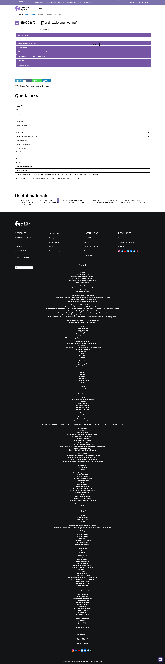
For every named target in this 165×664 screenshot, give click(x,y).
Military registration (82, 614)
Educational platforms (82, 496)
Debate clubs (82, 624)
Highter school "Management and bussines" (82, 457)
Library (18, 114)
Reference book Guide (23, 144)
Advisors (83, 571)
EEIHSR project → (127, 202)
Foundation (82, 469)
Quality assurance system (82, 349)
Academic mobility (82, 585)
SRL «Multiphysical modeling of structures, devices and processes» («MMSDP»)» (82, 315)
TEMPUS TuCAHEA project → (105, 202)
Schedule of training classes (82, 565)
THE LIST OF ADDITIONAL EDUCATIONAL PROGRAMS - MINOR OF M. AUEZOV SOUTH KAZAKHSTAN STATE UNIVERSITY (82, 425)
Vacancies (19, 158)
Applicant (41, 19)
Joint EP (82, 515)
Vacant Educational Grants (82, 421)
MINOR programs (82, 519)
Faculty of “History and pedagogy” (82, 436)
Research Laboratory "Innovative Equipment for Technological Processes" (82, 313)
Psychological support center (82, 598)
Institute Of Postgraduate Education (82, 473)
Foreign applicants (82, 409)
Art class (82, 620)
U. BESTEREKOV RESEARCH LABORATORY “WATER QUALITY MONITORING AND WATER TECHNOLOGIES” (82, 309)
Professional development (82, 540)
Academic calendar (22, 140)
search (83, 265)
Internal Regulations (82, 341)
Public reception (82, 475)
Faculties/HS (68, 2)
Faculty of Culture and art (82, 440)
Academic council (82, 390)
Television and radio (82, 380)
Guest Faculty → (71, 202)
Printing (82, 382)
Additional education (82, 476)
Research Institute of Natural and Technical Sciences (82, 307)
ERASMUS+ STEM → (29, 204)
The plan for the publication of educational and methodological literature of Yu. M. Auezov (83, 527)
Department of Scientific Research (82, 305)
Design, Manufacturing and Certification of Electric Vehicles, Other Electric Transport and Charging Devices (82, 317)
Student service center (82, 575)
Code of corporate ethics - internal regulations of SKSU (82, 343)
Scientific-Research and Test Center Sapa (82, 299)
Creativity (82, 355)
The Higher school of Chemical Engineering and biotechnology (82, 461)
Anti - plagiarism (82, 573)
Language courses (82, 583)
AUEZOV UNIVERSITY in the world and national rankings (82, 347)
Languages (89, 2)
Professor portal (21, 122)
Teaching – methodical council (82, 392)
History (82, 332)
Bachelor (83, 508)
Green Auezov (43, 13)
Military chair (82, 465)
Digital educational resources (82, 498)
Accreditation (82, 345)
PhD (82, 512)
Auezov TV (19, 106)
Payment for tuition (82, 581)
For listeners (82, 548)
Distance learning (21, 125)
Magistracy (82, 510)
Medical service (83, 610)
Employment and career (82, 593)
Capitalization (20, 152)
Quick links (42, 34)
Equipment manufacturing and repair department (82, 301)
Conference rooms (82, 367)
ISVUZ (82, 494)
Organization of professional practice (82, 490)
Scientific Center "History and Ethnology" (82, 322)
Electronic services (21, 170)
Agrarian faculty (82, 432)
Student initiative (82, 423)
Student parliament (82, 602)
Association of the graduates (126, 242)
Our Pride (82, 351)
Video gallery (82, 365)
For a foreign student (82, 600)
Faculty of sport (82, 442)
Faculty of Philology (82, 438)
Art (83, 370)
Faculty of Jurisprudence (82, 448)
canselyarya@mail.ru (22, 257)
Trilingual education (22, 148)
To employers (88, 255)
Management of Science (82, 274)
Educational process (22, 110)
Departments (82, 394)
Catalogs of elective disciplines (82, 567)
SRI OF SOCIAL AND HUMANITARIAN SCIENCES (82, 320)
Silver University (82, 542)
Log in (82, 415)
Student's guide (82, 563)
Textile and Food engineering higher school (82, 459)
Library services (82, 597)
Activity (82, 531)
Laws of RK (87, 238)
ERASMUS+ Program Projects (82, 478)
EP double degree (82, 517)
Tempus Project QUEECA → (51, 202)
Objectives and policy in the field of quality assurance (82, 338)
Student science (82, 604)
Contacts (41, 40)
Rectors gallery (82, 336)
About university (39, 2)
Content (82, 529)
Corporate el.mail (89, 242)
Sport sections (82, 622)
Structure (82, 386)
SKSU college (82, 467)
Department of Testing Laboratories (82, 295)
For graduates (43, 24)
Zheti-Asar (82, 376)
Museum (82, 372)
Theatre (82, 374)
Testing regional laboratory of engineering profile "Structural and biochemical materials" (82, 297)
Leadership (82, 388)
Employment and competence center (83, 399)
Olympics (82, 606)
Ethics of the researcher (82, 591)
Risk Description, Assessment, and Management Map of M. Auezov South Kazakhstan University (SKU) (47, 178)
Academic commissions (82, 492)
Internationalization (44, 29)
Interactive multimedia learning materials (82, 500)
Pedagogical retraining (82, 544)
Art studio (82, 378)
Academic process (51, 2)
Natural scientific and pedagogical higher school (82, 434)
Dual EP (82, 521)
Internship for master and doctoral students (82, 577)
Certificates (82, 552)
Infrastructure (82, 361)
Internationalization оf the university (26, 136)
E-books (82, 413)
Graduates (19, 162)
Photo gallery (82, 363)
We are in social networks (82, 608)
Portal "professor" (83, 595)
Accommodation (82, 419)
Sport (82, 353)
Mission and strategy (82, 334)
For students (77, 2)
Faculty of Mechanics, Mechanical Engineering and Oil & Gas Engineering (82, 446)
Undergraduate (54, 238)
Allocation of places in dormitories (82, 579)
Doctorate (52, 246)
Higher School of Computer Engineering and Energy (82, 455)
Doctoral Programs (82, 407)
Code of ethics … (82, 569)
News (82, 550)
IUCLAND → (86, 202)
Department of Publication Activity (82, 276)
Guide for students (21, 118)
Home (40, 8)
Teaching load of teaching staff (83, 488)
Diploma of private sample (24, 166)
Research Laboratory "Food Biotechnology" (82, 311)
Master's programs (82, 405)
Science (60, 2)
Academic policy (82, 484)
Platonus (121, 238)
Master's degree (54, 242)
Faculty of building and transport (82, 444)
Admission (82, 401)
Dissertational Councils (91, 246)
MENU (21, 2)
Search (94, 44)
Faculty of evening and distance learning (82, 450)
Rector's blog (20, 132)
